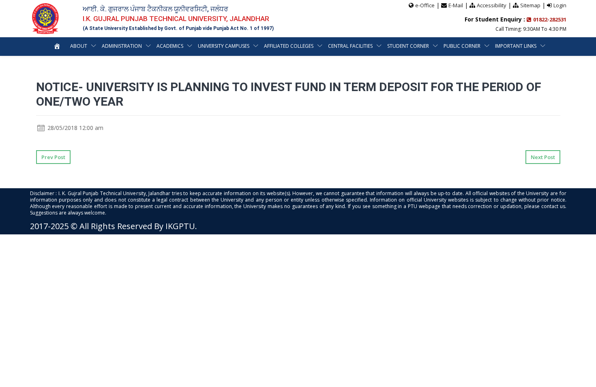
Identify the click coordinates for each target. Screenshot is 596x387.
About (78, 46)
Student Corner (408, 46)
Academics (170, 46)
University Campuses (223, 46)
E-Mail (455, 5)
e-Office (425, 5)
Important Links (515, 46)
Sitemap (530, 5)
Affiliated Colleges (288, 46)
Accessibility (491, 5)
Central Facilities (350, 46)
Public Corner (462, 46)
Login (559, 5)
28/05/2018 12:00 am (74, 128)
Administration (122, 46)
